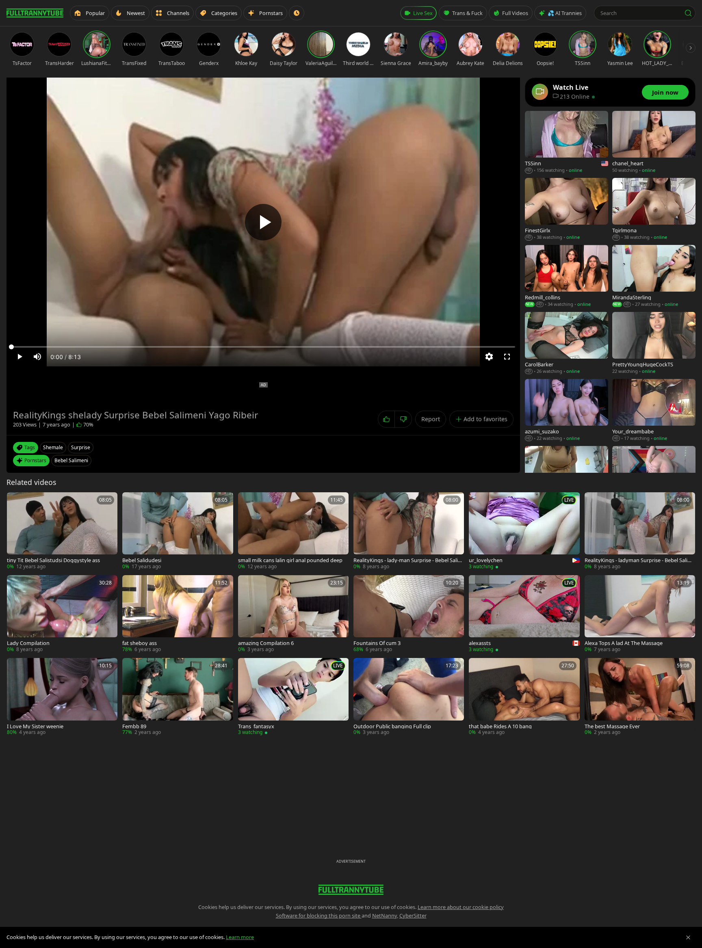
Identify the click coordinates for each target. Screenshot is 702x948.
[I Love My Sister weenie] (62, 697)
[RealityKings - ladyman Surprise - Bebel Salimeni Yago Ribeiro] (640, 531)
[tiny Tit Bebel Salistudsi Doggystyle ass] (62, 531)
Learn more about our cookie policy (461, 907)
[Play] (263, 222)
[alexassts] (524, 614)
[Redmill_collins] (566, 276)
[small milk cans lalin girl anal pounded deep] (293, 531)
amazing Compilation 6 (266, 643)
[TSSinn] (566, 142)
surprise (80, 447)
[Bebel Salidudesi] (177, 531)
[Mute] (37, 356)
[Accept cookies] (688, 937)
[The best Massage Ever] (640, 697)
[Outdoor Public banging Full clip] (408, 697)
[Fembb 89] (177, 697)
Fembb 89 (134, 726)
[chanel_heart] (654, 142)
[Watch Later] (296, 13)
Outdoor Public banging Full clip (392, 726)
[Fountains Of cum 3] (408, 614)
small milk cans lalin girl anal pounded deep (290, 560)
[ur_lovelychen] (524, 531)
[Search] (688, 13)
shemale (53, 447)
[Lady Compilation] (62, 614)
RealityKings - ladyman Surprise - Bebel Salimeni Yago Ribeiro (640, 560)
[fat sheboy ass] (177, 614)
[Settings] (489, 356)
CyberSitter (413, 915)
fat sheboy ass (139, 643)
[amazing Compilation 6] (293, 614)
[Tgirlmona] (654, 209)
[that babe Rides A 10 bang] (524, 697)
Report (430, 419)
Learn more (240, 937)
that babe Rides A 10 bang (500, 726)
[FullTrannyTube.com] (34, 13)
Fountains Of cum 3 (377, 643)
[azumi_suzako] (566, 410)
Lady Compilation (28, 643)
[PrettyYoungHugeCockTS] (654, 343)
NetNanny (384, 915)
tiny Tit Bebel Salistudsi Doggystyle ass (53, 560)
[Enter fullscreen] (507, 356)
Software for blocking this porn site (319, 915)
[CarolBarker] (566, 343)
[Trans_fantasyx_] (293, 697)
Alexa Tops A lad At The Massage (624, 643)
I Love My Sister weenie (35, 726)
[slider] (263, 347)
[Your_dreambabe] (654, 410)
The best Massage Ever (612, 726)
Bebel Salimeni (71, 460)
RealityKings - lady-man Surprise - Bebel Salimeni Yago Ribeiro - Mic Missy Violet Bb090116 (408, 560)
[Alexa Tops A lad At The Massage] (640, 614)
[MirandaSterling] (654, 276)
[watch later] (16, 501)
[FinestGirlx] (566, 209)
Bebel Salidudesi (141, 560)
